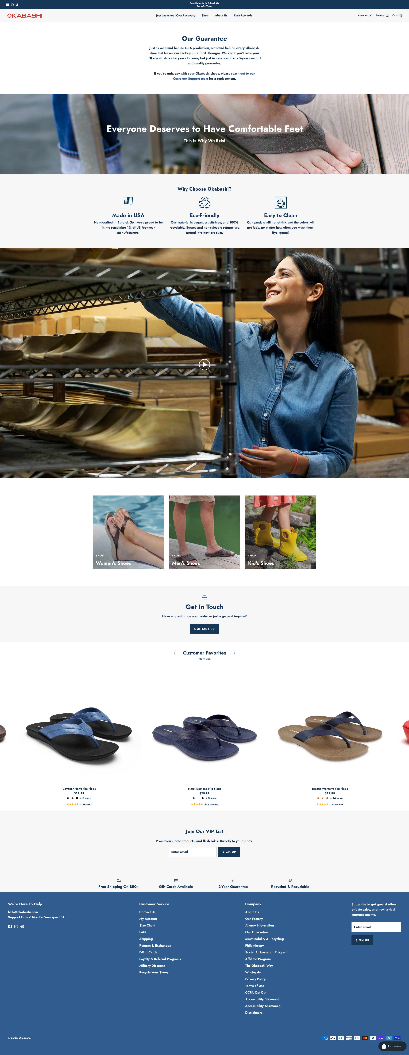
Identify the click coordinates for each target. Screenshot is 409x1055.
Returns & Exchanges (155, 945)
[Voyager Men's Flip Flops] (79, 724)
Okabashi (24, 1038)
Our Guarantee (256, 932)
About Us (221, 15)
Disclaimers (253, 1012)
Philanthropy (254, 945)
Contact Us (204, 629)
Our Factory (254, 918)
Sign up (229, 852)
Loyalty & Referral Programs (160, 959)
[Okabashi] (24, 16)
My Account (148, 918)
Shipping (146, 939)
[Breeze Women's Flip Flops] (330, 724)
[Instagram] (12, 5)
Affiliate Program (258, 959)
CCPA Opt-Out (255, 992)
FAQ (142, 932)
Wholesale (253, 972)
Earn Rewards (243, 15)
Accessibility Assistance (262, 1006)
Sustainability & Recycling (264, 939)
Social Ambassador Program (266, 952)
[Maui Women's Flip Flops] (204, 724)
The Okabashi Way (259, 965)
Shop (205, 15)
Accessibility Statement (262, 999)
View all (204, 659)
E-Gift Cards (148, 952)
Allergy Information (259, 925)
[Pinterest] (17, 5)
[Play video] (204, 364)
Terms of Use (254, 985)
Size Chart (147, 925)
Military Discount (152, 965)
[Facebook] (7, 5)
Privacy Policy (255, 979)
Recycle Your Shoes (153, 972)
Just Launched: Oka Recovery (175, 15)
